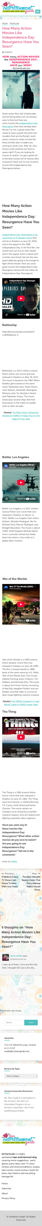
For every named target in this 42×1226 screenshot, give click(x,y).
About (5, 1193)
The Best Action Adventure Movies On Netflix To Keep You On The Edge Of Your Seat (21, 415)
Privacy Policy (8, 1198)
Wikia (14, 861)
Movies (5, 23)
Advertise (17, 1044)
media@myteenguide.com (17, 1051)
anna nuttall (16, 955)
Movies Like (14, 23)
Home (5, 1183)
